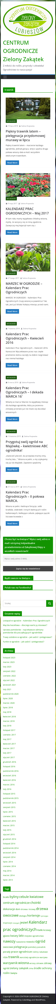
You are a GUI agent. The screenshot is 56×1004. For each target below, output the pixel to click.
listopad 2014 (9, 843)
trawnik (13, 957)
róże (5, 957)
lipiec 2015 (8, 811)
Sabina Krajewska (28, 126)
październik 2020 (10, 694)
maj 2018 (7, 712)
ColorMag (26, 1000)
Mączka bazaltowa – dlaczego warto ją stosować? (25, 625)
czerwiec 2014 (9, 866)
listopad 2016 (9, 766)
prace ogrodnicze (21, 951)
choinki (35, 902)
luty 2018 (7, 725)
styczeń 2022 (9, 680)
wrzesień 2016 (9, 775)
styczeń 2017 (9, 757)
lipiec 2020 (8, 698)
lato (21, 935)
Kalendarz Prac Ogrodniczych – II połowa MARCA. (25, 496)
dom (17, 909)
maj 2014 (7, 870)
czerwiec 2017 (9, 734)
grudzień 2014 (9, 839)
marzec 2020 (9, 703)
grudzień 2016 (9, 762)
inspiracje (7, 923)
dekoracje (9, 909)
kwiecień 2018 (9, 716)
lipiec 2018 (8, 707)
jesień (24, 922)
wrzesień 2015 (9, 802)
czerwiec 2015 (9, 816)
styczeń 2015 (9, 834)
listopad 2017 (9, 730)
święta (13, 973)
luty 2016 (7, 789)
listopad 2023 (9, 657)
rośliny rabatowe (40, 952)
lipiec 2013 (8, 880)
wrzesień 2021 (9, 684)
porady (6, 951)
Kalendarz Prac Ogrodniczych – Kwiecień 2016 (25, 338)
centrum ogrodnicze (16, 903)
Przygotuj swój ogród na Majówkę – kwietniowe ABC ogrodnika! (27, 445)
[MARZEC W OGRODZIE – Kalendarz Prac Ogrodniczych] (28, 257)
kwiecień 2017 (9, 743)
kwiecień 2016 (9, 780)
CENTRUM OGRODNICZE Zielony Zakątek (23, 51)
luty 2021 (7, 689)
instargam (16, 923)
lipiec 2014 (8, 861)
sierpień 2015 (9, 807)
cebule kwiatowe (31, 896)
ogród (40, 941)
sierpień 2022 (9, 671)
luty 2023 (7, 666)
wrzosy (32, 963)
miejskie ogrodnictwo (34, 936)
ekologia (23, 916)
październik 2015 (10, 798)
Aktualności (11, 121)
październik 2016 (10, 771)
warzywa (43, 957)
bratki (6, 897)
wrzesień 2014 (9, 852)
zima (31, 968)
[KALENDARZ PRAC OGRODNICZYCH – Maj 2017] (28, 185)
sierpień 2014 (9, 857)
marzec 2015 (9, 825)
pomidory (32, 947)
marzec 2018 (9, 721)
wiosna (23, 962)
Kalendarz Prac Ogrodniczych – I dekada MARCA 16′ (24, 392)
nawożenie (21, 942)
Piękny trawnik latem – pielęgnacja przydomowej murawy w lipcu (25, 135)
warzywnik (10, 963)
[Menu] (5, 77)
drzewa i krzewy (28, 909)
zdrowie (39, 963)
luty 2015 (7, 830)
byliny (14, 896)
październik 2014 (10, 848)
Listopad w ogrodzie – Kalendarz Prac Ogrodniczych (26, 620)
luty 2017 (7, 753)
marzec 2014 (9, 875)
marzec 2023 (9, 662)
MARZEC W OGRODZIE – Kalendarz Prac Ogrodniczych (24, 287)
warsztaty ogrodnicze (29, 957)
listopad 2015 (9, 793)
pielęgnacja (20, 947)
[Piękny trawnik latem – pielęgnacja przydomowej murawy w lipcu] (28, 108)
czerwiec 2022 (9, 675)
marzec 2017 (9, 748)
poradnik (41, 947)
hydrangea (44, 916)
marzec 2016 (9, 784)
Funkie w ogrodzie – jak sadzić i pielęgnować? (23, 641)
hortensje (33, 915)
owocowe (8, 946)
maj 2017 (7, 739)
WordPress (40, 1000)
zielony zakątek (19, 968)
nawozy (9, 941)
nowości (30, 941)
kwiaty (14, 935)
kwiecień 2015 (9, 821)
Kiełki (40, 930)
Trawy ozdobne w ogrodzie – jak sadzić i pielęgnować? (27, 637)
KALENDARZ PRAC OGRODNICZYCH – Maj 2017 (27, 210)
